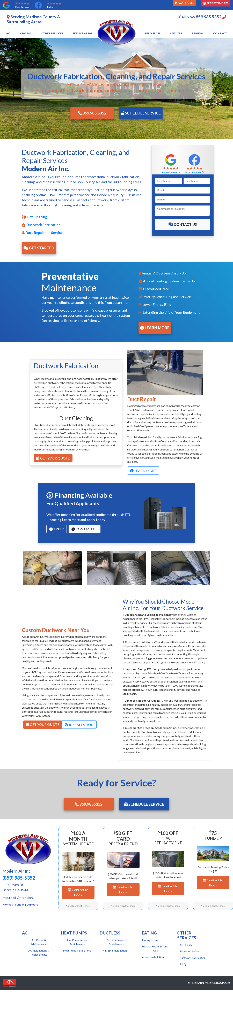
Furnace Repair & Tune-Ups (155, 948)
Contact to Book (79, 892)
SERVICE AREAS (82, 33)
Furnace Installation (152, 957)
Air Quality (185, 944)
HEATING (25, 33)
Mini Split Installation (114, 950)
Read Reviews (170, 172)
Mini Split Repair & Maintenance (116, 942)
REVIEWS (198, 33)
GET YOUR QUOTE (54, 458)
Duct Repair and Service (44, 233)
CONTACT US (86, 529)
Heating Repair (149, 939)
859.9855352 (91, 804)
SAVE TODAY (185, 3)
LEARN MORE (156, 327)
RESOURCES (153, 33)
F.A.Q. (182, 964)
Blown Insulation (189, 951)
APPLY (58, 529)
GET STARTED (41, 248)
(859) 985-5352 (19, 878)
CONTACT (220, 33)
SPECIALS (176, 33)
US (185, 224)
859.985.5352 (94, 113)
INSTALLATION (81, 725)
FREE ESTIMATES (217, 3)
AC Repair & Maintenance (39, 942)
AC (8, 33)
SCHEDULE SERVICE (142, 113)
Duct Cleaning (36, 217)
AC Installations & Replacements (38, 952)
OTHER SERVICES (52, 33)
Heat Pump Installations (77, 950)
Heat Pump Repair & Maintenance (78, 942)
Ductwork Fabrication (43, 225)
